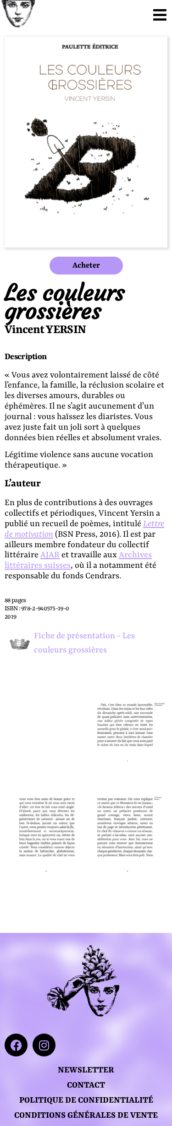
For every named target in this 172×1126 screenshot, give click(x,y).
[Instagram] (44, 1045)
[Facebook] (16, 1045)
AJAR (50, 555)
